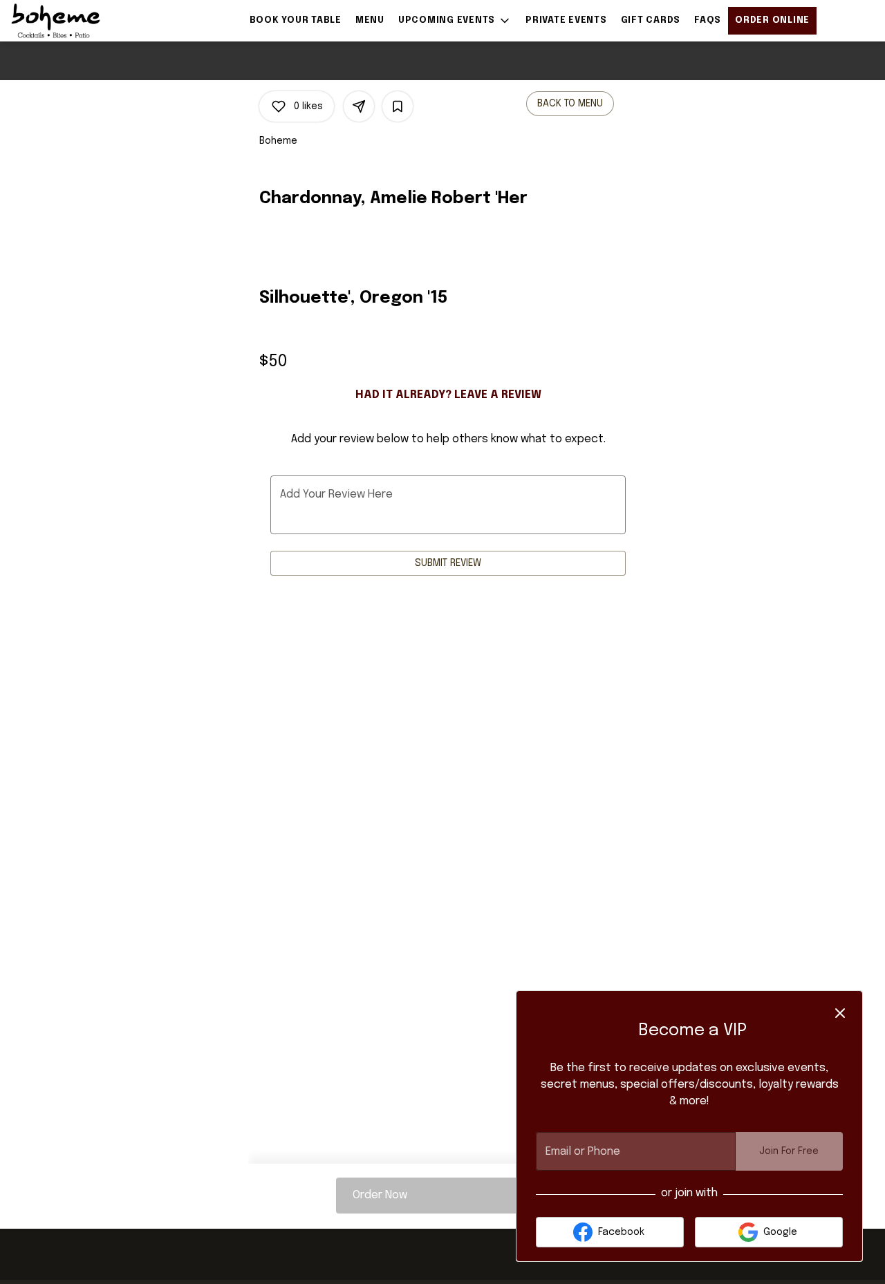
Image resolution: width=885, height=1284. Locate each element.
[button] (455, 21)
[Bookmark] (397, 106)
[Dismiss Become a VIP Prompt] (840, 1013)
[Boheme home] (73, 20)
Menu (369, 20)
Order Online (772, 20)
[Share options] (359, 106)
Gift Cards (651, 20)
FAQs (707, 20)
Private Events (566, 20)
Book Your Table (296, 20)
